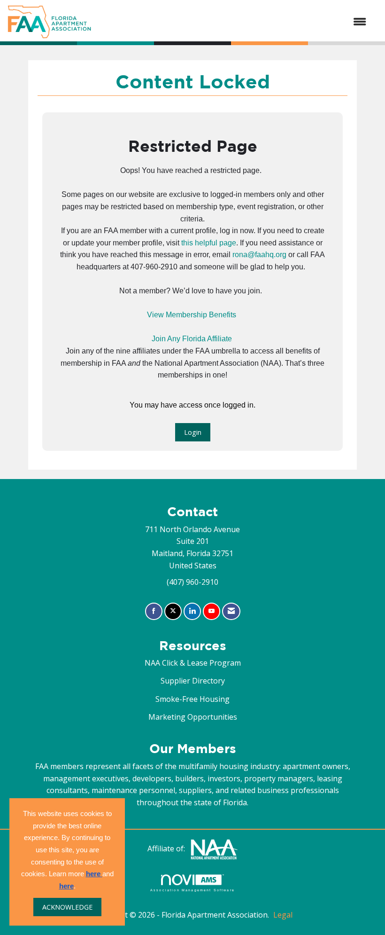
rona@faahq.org (259, 255)
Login (192, 432)
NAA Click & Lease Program (193, 663)
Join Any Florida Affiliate (192, 339)
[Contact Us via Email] (231, 611)
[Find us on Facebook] (153, 611)
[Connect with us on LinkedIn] (192, 611)
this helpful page (208, 243)
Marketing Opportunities (192, 717)
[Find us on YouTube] (211, 611)
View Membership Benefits (191, 315)
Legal (283, 915)
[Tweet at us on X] (173, 611)
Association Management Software (192, 890)
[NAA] (214, 848)
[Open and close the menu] (233, 22)
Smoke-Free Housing (192, 699)
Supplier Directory (193, 681)
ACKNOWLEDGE (67, 907)
